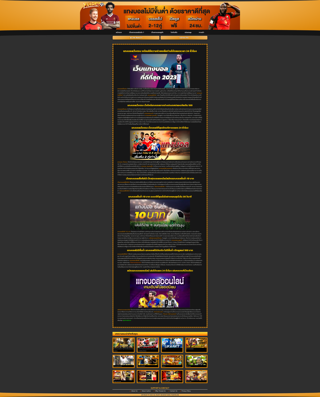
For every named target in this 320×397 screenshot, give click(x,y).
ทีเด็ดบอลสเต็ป (141, 366)
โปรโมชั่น (174, 32)
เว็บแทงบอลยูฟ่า (157, 32)
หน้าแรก (119, 32)
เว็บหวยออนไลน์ (166, 381)
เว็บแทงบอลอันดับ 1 (136, 32)
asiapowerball (117, 381)
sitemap (188, 32)
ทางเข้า (201, 32)
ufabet (164, 366)
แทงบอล (164, 349)
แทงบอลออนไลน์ (117, 366)
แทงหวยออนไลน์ (142, 381)
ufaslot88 (188, 381)
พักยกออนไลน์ (189, 349)
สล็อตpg (188, 366)
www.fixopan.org (173, 395)
